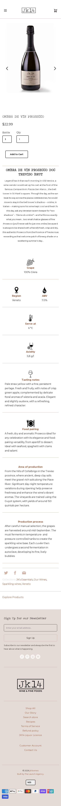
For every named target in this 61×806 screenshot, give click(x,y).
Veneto (26, 584)
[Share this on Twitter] (6, 573)
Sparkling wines (11, 584)
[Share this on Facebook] (15, 573)
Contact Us (30, 750)
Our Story (30, 712)
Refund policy (30, 730)
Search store (30, 717)
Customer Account (30, 745)
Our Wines (40, 579)
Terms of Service (30, 726)
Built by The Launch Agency (30, 774)
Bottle (6, 132)
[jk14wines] (29, 11)
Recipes (30, 721)
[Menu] (5, 13)
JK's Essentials (24, 579)
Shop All (30, 708)
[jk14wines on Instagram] (33, 657)
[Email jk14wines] (38, 657)
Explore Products (12, 597)
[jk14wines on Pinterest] (27, 657)
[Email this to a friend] (24, 573)
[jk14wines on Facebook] (22, 657)
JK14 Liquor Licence (30, 735)
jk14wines (34, 770)
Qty (18, 132)
